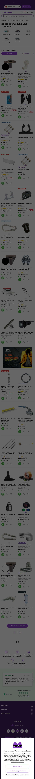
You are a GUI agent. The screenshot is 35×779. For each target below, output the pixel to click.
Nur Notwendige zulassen (17, 771)
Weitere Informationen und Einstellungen (17, 775)
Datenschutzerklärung (17, 762)
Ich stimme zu (17, 766)
